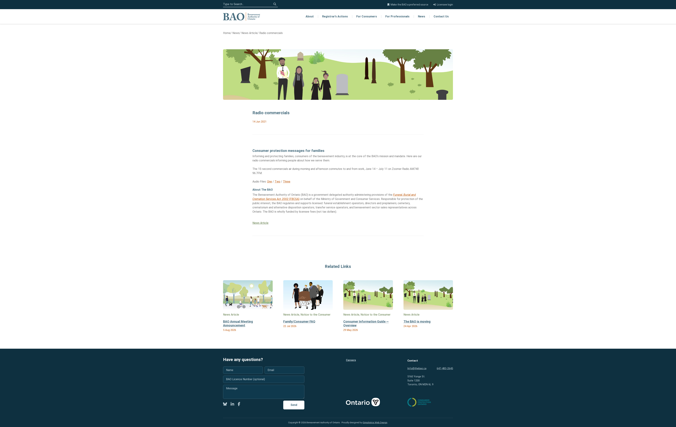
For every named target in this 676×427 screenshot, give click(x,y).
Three (286, 181)
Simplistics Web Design (375, 422)
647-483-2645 (445, 368)
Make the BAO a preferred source (409, 4)
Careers (351, 360)
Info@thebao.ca (416, 368)
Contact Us (441, 16)
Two (277, 181)
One (269, 181)
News (421, 16)
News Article (260, 223)
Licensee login (445, 4)
